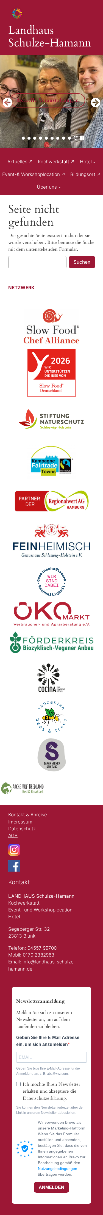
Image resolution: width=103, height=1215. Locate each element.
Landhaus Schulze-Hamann (49, 37)
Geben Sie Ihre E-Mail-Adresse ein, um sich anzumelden (47, 1041)
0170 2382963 (38, 955)
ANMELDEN (51, 1187)
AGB (13, 835)
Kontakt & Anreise (27, 814)
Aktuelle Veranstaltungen (43, 100)
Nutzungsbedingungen (57, 1168)
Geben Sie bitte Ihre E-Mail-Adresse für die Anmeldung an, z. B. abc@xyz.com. (48, 1071)
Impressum (20, 822)
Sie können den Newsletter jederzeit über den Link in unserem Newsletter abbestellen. (50, 1110)
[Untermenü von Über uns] (59, 187)
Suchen (82, 262)
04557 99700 (42, 948)
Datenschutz (22, 828)
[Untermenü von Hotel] (94, 161)
